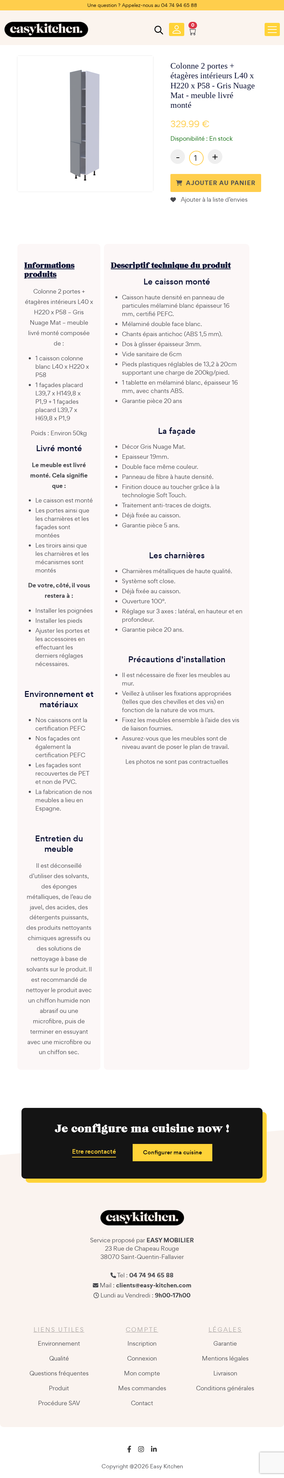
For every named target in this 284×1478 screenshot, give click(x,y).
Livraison (225, 1373)
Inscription (142, 1343)
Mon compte (142, 1373)
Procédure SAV (59, 1403)
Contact (142, 1403)
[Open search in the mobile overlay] (157, 31)
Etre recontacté (94, 1151)
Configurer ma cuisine (172, 1152)
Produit (59, 1388)
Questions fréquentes (59, 1373)
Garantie (225, 1343)
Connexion (142, 1358)
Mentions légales (225, 1358)
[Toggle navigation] (272, 29)
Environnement (59, 1343)
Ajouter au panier (221, 182)
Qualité (59, 1358)
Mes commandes (142, 1388)
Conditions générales (225, 1388)
